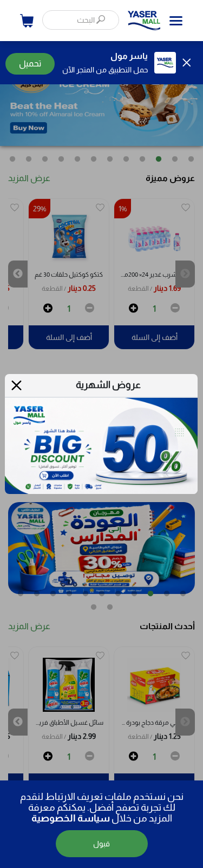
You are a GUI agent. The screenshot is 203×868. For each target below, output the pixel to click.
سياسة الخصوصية (70, 818)
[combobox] (80, 20)
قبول (101, 843)
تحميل (30, 63)
